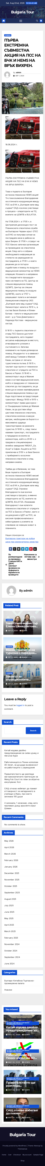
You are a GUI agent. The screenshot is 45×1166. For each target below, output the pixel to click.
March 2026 (10, 854)
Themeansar (22, 1149)
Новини (8, 35)
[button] (37, 20)
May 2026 (9, 841)
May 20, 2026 (14, 1034)
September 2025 (12, 892)
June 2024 (9, 963)
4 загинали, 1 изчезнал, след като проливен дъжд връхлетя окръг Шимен (21, 806)
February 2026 (11, 860)
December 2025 (11, 873)
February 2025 (11, 938)
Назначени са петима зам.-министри (30, 557)
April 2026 (9, 847)
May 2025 (9, 918)
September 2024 (12, 957)
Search (8, 722)
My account (27, 1155)
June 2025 (9, 912)
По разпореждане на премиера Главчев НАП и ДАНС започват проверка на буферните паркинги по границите (15, 565)
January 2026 (10, 867)
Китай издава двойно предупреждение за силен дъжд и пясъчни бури (21, 753)
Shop (22, 1161)
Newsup (37, 1146)
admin (18, 72)
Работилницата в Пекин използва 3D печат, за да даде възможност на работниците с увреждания (21, 765)
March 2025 (10, 931)
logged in (20, 705)
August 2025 (10, 899)
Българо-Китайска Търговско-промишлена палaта (19, 982)
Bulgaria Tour (22, 12)
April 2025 (9, 925)
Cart (9, 1155)
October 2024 (10, 950)
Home (4, 1155)
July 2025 (9, 905)
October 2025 (10, 886)
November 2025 (11, 879)
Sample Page (38, 1155)
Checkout (17, 1155)
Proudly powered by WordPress (15, 1146)
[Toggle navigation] (20, 21)
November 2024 (12, 944)
